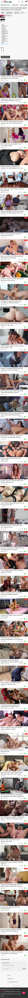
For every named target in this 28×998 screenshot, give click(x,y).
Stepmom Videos (5, 192)
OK (23, 992)
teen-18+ (17, 12)
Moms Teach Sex (5, 663)
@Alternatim (5, 43)
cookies (2, 991)
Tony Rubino (4, 304)
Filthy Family (4, 80)
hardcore (24, 12)
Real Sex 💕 (15, 5)
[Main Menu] (2, 2)
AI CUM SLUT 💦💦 (5, 5)
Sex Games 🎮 (23, 5)
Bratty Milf (4, 349)
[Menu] (22, 1)
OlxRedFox (4, 371)
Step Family (9, 12)
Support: (10, 978)
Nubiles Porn (4, 102)
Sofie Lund (4, 775)
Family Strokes (5, 798)
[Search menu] (18, 1)
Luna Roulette (5, 484)
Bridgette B (4, 753)
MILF (3, 12)
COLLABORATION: (12, 982)
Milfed (3, 416)
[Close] (26, 992)
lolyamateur (4, 529)
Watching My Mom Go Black (8, 708)
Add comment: (5, 962)
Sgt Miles (4, 641)
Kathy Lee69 (4, 618)
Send (24, 968)
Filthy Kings (4, 394)
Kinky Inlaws (4, 147)
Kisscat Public (5, 461)
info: (8, 975)
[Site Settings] (25, 1)
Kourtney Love (5, 843)
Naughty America (5, 259)
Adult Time (4, 596)
